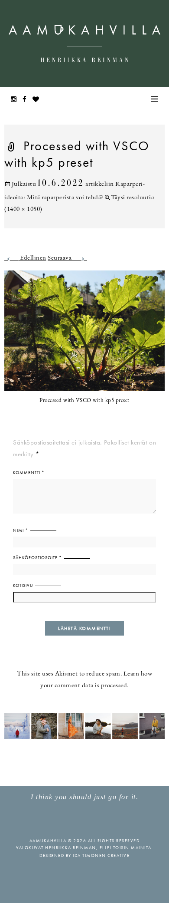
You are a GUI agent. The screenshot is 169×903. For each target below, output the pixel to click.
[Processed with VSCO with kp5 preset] (84, 336)
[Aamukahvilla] (84, 43)
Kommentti (29, 472)
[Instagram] (16, 100)
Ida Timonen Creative (101, 855)
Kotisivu (23, 585)
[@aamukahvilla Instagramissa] (84, 725)
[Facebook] (27, 100)
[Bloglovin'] (38, 100)
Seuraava (67, 258)
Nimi (20, 530)
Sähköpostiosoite (37, 557)
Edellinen (25, 258)
